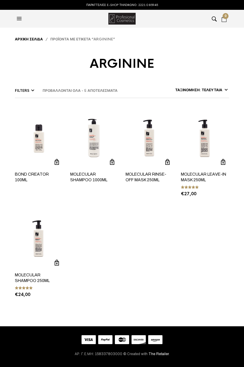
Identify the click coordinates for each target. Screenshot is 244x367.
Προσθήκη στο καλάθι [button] (223, 162)
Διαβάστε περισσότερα (57, 162)
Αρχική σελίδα (29, 39)
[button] (20, 19)
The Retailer (158, 354)
